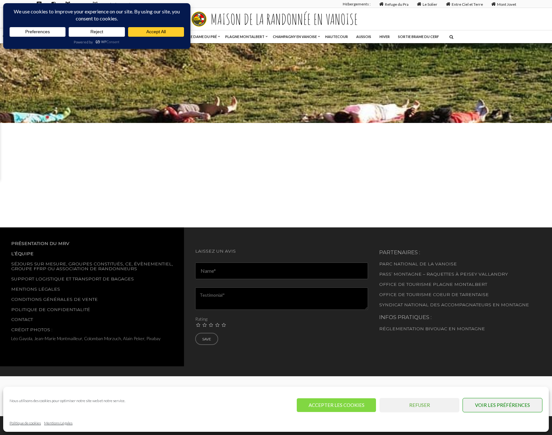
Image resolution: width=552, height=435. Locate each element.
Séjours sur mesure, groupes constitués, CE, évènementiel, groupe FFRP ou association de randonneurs (92, 266)
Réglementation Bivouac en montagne (432, 328)
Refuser (419, 405)
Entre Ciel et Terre (467, 4)
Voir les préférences (502, 405)
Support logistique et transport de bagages (72, 278)
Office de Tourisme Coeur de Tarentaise (434, 294)
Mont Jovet (506, 4)
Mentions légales (35, 289)
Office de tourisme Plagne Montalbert (433, 284)
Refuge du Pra (397, 4)
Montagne (408, 274)
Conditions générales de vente (54, 299)
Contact (22, 319)
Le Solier (430, 4)
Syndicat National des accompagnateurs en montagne (454, 304)
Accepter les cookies (336, 405)
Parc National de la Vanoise (418, 263)
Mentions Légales (58, 423)
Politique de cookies (25, 423)
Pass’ (385, 274)
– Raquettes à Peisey (450, 274)
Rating (201, 319)
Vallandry (493, 274)
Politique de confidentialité (50, 309)
